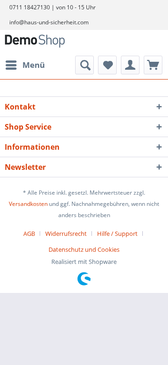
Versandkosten (28, 204)
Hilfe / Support (117, 233)
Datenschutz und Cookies (84, 249)
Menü (33, 64)
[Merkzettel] (107, 65)
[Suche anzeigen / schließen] (84, 65)
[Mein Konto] (130, 65)
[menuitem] (24, 65)
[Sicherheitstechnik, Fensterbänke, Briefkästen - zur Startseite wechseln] (35, 43)
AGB (29, 233)
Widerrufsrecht (66, 233)
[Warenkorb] (153, 65)
